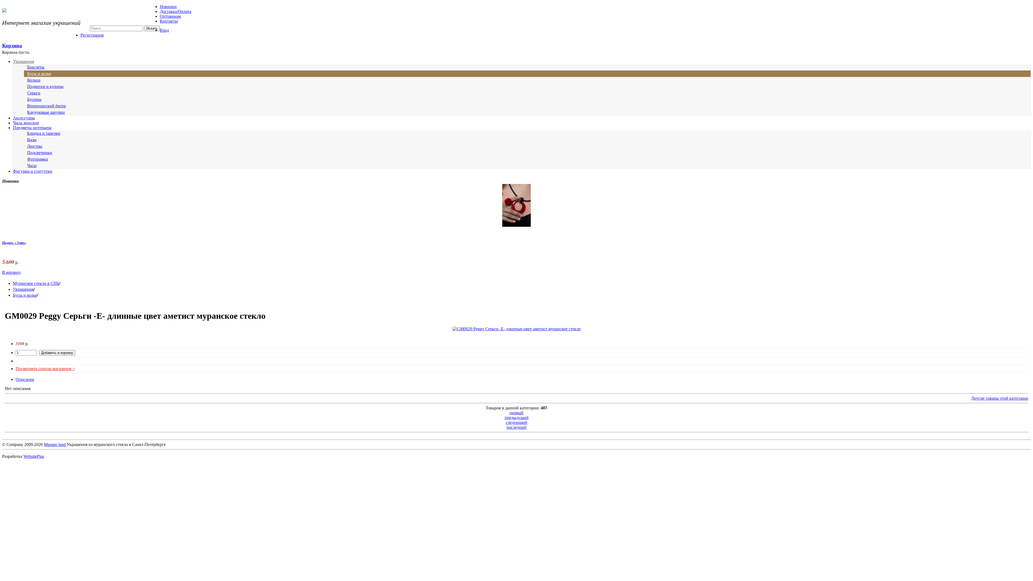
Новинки (168, 6)
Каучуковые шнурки (46, 112)
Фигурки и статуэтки (32, 171)
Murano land (55, 444)
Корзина (12, 45)
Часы (32, 165)
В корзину (11, 272)
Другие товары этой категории (999, 398)
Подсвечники (39, 152)
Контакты (169, 21)
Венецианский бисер (46, 106)
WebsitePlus (33, 456)
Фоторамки (37, 159)
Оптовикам (170, 16)
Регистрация (92, 35)
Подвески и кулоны (45, 86)
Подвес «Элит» (14, 243)
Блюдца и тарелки (43, 133)
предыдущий (517, 417)
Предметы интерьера (32, 127)
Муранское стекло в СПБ (36, 283)
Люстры (34, 146)
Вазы (32, 139)
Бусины (34, 99)
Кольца (33, 80)
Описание (25, 379)
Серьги (33, 93)
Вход (164, 30)
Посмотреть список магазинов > (45, 368)
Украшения (23, 61)
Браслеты (35, 67)
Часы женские (26, 123)
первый (516, 412)
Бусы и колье (39, 73)
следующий (516, 422)
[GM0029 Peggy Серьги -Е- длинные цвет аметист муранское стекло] (516, 329)
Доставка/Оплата (175, 11)
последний (516, 427)
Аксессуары (24, 118)
